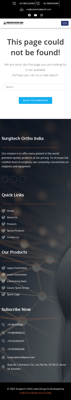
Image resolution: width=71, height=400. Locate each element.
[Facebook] (5, 179)
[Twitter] (14, 179)
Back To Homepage (35, 100)
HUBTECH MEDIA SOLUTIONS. (35, 393)
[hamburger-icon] (65, 23)
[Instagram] (22, 179)
